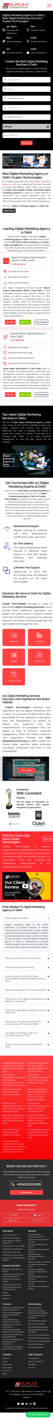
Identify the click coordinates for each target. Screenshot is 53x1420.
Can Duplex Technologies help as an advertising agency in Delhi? (21, 1034)
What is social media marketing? (19, 967)
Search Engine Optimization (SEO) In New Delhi (28, 259)
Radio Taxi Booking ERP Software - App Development (13, 1331)
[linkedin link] (34, 1403)
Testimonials (7, 1367)
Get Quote (26, 143)
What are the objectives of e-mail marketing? (25, 990)
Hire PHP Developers (36, 1344)
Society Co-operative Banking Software (13, 1259)
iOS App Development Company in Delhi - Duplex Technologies (12, 1092)
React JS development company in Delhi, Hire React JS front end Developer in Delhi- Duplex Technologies (37, 1094)
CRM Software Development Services (38, 1250)
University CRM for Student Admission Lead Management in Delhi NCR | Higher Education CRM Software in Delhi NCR (14, 1146)
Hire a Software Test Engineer (39, 1338)
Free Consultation (39, 1414)
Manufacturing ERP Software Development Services (13, 1309)
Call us (15, 1215)
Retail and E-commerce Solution (11, 1280)
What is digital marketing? (16, 918)
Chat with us (39, 1220)
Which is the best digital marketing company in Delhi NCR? (26, 1011)
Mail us (39, 1215)
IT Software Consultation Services (37, 1283)
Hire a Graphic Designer (36, 1324)
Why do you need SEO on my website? (23, 958)
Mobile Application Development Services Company (36, 1256)
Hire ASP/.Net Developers (37, 1321)
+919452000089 (29, 1184)
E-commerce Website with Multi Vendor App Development (12, 1341)
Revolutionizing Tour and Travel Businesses (11, 1288)
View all (47, 839)
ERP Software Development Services (38, 1287)
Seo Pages (32, 1364)
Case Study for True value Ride (13, 1246)
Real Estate (6, 1295)
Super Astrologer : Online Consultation (11, 1242)
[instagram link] (31, 1403)
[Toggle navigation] (49, 5)
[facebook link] (19, 1403)
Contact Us (6, 1370)
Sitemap (31, 1367)
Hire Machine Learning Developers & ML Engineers (38, 1312)
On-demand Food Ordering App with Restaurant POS (12, 1348)
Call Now (10, 322)
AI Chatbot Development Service (37, 1265)
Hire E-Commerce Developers (39, 1341)
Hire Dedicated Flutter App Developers (38, 1331)
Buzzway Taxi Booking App (12, 1249)
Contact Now (26, 1192)
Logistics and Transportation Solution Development (13, 1275)
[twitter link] (27, 1403)
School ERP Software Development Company (11, 1321)
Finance (5, 1292)
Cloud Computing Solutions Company (38, 1241)
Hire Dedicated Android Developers (36, 1317)
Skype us (15, 1220)
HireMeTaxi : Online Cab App (12, 1255)
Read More (9, 211)
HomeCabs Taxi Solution (11, 1238)
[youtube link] (22, 1403)
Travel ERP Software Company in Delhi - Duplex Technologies (11, 1132)
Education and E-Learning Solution (12, 1270)
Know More (26, 770)
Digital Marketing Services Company (37, 1278)
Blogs (4, 1374)
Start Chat (25, 322)
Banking (5, 1298)
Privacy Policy (33, 1358)
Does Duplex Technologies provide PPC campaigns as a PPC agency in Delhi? (23, 1022)
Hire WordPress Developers (38, 1327)
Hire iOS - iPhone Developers (38, 1335)
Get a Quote (41, 322)
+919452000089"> (9, 1415)
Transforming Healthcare (11, 1284)
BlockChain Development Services (37, 1245)
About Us (5, 1358)
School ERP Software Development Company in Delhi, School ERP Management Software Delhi (38, 1120)
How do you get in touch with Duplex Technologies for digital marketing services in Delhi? (25, 978)
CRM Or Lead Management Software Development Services (12, 1315)
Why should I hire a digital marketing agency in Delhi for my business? (26, 1000)
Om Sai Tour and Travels (11, 1252)
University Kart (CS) (9, 1235)
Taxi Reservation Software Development (12, 1326)
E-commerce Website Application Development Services (37, 1271)
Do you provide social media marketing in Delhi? (24, 1045)
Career (4, 1361)
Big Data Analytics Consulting (39, 1262)
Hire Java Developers (36, 1347)
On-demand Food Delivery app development (12, 1336)
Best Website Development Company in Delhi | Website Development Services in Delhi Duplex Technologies (13, 1080)
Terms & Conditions (35, 1361)
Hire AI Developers (35, 1308)
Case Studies (7, 1364)
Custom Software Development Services (36, 1236)
